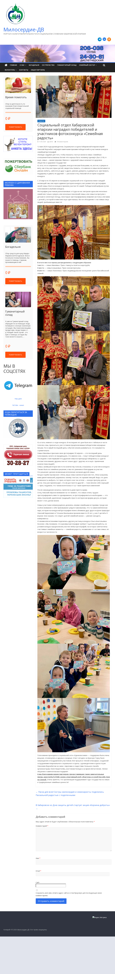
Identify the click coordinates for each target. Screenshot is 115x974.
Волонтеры (10, 70)
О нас (22, 65)
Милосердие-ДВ (23, 29)
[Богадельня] (18, 235)
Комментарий (42, 826)
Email (38, 871)
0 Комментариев (62, 142)
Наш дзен (18, 399)
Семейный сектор (87, 65)
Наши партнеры (38, 70)
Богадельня (34, 65)
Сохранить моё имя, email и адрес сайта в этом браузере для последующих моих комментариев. (69, 894)
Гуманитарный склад (66, 65)
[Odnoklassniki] (109, 39)
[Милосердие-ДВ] (57, 53)
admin (51, 142)
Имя (38, 858)
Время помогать (16, 97)
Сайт (38, 882)
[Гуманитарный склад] (18, 299)
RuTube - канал (18, 405)
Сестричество (48, 65)
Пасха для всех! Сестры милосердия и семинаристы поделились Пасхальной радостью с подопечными (70, 793)
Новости (41, 121)
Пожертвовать (15, 127)
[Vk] (104, 39)
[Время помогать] (18, 85)
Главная (13, 65)
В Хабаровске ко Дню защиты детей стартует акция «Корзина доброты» (73, 807)
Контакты (23, 70)
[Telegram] (99, 39)
